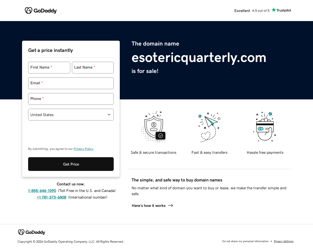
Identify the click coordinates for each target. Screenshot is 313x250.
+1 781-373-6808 (51, 197)
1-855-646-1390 (42, 190)
